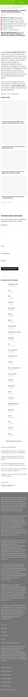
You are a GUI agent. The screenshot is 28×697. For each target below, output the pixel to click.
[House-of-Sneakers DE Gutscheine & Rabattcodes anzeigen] (4, 369)
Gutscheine (4, 628)
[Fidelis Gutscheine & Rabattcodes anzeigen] (4, 393)
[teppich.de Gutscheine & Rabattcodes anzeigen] (4, 410)
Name (3, 246)
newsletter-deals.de (6, 678)
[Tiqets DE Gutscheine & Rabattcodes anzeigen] (4, 381)
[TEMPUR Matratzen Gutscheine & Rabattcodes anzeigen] (4, 404)
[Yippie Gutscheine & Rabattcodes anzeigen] (4, 434)
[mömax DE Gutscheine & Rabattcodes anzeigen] (4, 398)
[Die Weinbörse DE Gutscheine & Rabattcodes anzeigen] (4, 285)
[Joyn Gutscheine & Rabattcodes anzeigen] (4, 422)
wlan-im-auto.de (5, 686)
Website (3, 260)
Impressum (4, 632)
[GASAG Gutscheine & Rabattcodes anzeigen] (4, 315)
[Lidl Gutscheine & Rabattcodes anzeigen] (4, 345)
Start (2, 6)
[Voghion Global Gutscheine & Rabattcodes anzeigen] (4, 327)
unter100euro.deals (6, 682)
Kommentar (4, 225)
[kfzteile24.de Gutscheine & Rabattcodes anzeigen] (4, 387)
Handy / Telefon (7, 6)
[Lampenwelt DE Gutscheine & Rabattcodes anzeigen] (4, 375)
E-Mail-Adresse (5, 253)
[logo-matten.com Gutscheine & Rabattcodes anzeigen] (4, 357)
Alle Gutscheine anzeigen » (14, 441)
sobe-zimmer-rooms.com (8, 689)
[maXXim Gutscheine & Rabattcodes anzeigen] (4, 363)
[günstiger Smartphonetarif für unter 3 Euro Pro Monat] (14, 43)
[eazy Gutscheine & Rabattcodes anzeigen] (4, 291)
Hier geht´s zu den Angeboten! (10, 30)
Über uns (3, 624)
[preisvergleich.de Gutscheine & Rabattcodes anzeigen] (4, 351)
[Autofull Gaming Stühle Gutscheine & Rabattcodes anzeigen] (4, 333)
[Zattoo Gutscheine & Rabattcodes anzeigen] (4, 321)
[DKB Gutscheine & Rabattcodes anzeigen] (4, 297)
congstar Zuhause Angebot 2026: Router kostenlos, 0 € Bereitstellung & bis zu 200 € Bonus (13, 458)
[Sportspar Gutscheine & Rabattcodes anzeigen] (4, 303)
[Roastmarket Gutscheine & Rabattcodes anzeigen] (4, 309)
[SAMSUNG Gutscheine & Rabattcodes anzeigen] (4, 339)
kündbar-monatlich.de (7, 671)
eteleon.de (18, 20)
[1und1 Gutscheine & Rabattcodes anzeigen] (4, 416)
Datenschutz (4, 635)
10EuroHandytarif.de (6, 667)
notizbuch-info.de (5, 674)
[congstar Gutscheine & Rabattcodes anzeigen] (4, 428)
